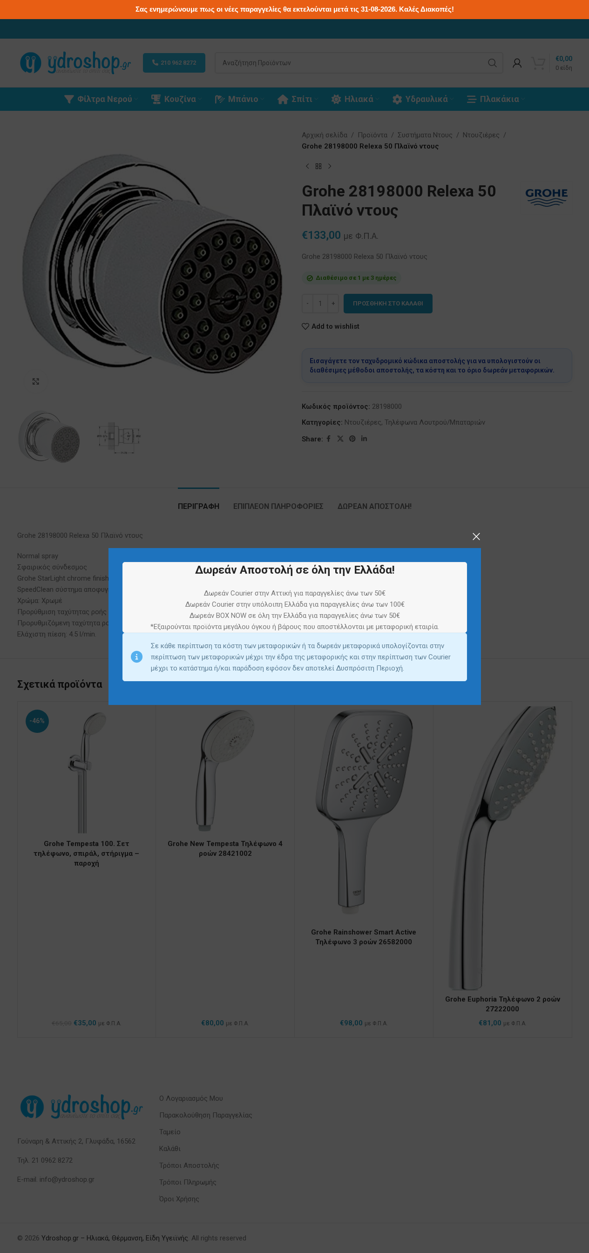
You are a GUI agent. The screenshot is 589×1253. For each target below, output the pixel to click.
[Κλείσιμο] (476, 536)
